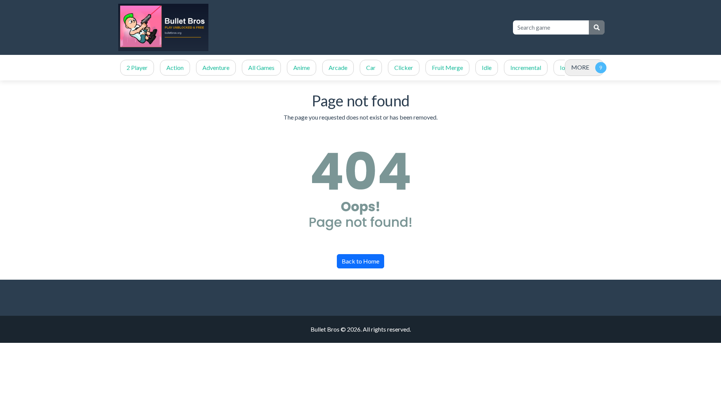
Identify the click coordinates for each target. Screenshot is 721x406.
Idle (487, 67)
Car (371, 67)
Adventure (215, 67)
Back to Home (360, 261)
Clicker (403, 67)
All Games (261, 67)
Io (562, 67)
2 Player (137, 67)
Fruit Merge (447, 67)
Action (175, 67)
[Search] (597, 27)
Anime (301, 67)
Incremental (525, 67)
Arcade (338, 67)
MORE (580, 67)
